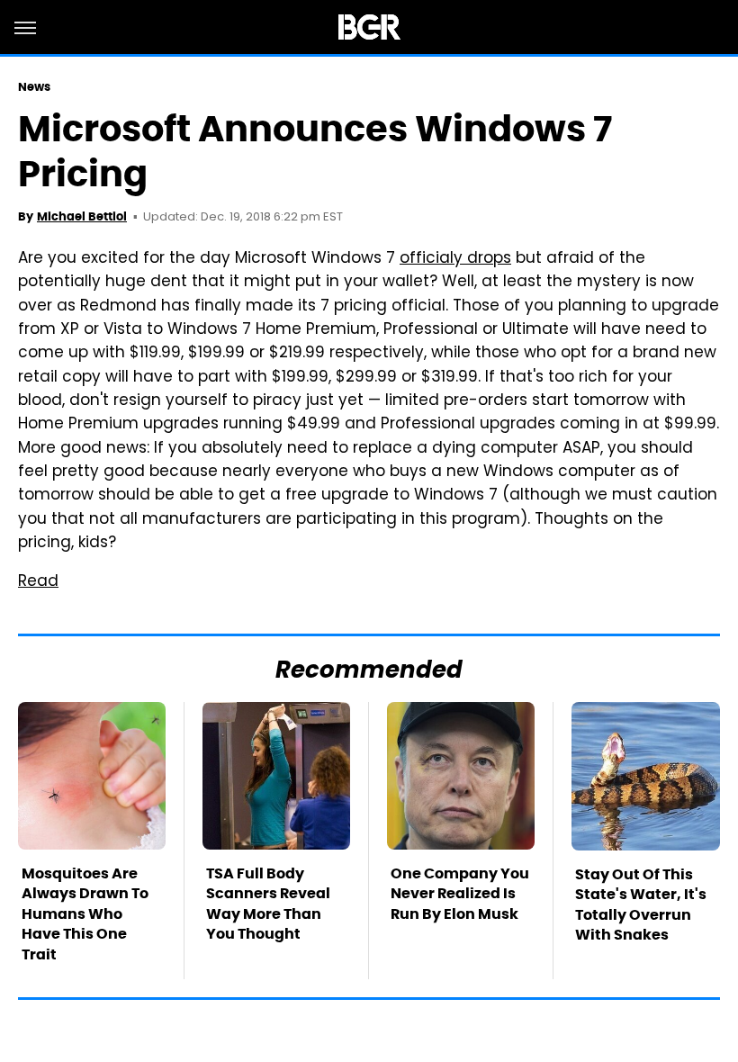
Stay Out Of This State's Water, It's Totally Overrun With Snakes (640, 904)
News (34, 86)
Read (38, 582)
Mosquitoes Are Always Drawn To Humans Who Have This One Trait (85, 914)
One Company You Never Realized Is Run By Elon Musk (460, 893)
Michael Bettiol (82, 216)
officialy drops (455, 259)
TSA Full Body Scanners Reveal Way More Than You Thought (268, 903)
